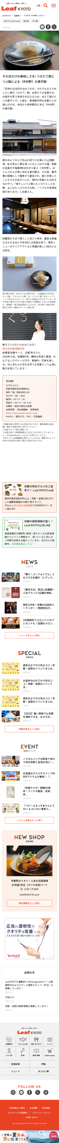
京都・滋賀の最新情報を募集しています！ (27, 1006)
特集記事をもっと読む (29, 728)
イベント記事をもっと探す (29, 820)
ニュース (15, 1071)
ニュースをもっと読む (29, 635)
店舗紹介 (17, 15)
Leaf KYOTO (6, 15)
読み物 (26, 21)
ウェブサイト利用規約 (17, 1112)
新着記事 (15, 1064)
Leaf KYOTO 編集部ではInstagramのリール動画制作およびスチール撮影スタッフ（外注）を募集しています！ (29, 985)
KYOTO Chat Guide (12, 21)
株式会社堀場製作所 (13, 348)
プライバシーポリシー (42, 1112)
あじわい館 (43, 1071)
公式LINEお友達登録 (22, 505)
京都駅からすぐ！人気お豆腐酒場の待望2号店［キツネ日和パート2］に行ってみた (29, 885)
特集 (43, 1064)
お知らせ (9, 997)
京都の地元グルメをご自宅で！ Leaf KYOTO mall (38, 488)
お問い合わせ (32, 1117)
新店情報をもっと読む (29, 903)
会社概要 (33, 1107)
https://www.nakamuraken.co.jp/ (22, 413)
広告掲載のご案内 (17, 1107)
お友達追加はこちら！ (22, 543)
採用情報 (46, 1107)
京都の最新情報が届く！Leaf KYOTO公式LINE (38, 523)
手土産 (35, 21)
